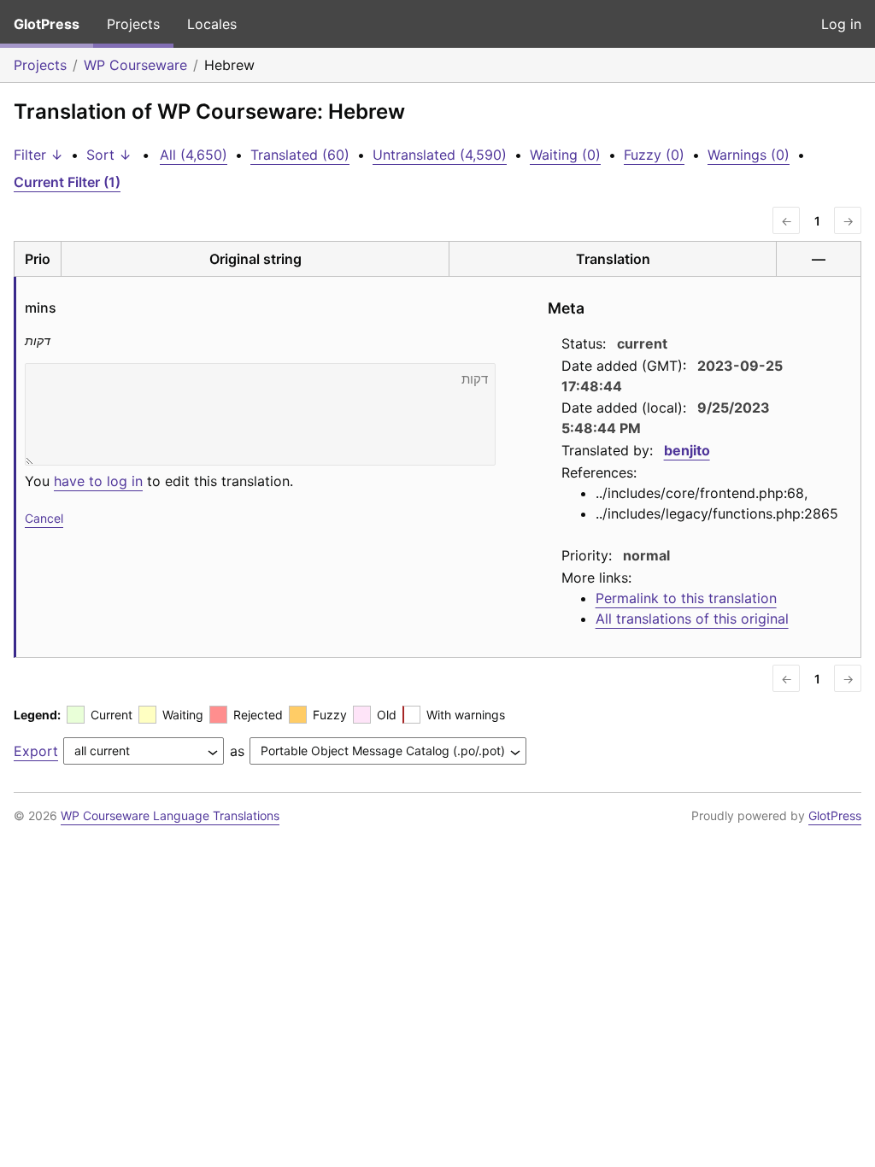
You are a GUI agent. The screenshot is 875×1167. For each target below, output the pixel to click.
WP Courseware (135, 64)
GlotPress (46, 23)
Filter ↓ (38, 154)
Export (36, 750)
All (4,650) (193, 154)
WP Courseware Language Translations (170, 815)
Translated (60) (299, 154)
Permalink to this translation (686, 598)
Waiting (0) (565, 154)
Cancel (44, 518)
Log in (841, 23)
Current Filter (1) (67, 182)
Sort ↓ (109, 154)
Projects (133, 23)
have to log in (98, 481)
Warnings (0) (749, 154)
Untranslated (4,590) (440, 154)
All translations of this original (692, 618)
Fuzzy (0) (654, 154)
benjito (687, 450)
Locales (212, 23)
